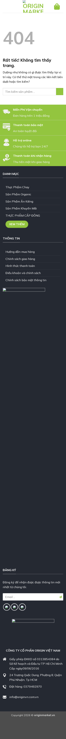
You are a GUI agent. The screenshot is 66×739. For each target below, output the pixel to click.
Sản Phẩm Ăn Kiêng (19, 201)
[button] (9, 6)
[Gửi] (59, 91)
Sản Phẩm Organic (18, 194)
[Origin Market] (33, 6)
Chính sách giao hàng (20, 259)
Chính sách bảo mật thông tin (26, 280)
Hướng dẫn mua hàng (20, 252)
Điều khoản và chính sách (23, 273)
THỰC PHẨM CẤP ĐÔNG (23, 215)
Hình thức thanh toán (20, 266)
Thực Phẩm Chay (17, 187)
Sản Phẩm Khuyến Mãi (21, 208)
